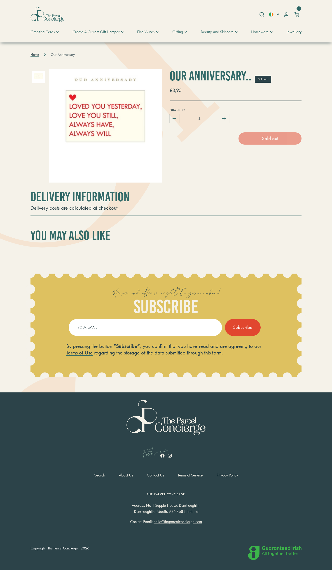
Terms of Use (79, 352)
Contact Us (155, 475)
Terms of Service (190, 475)
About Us (126, 475)
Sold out (270, 138)
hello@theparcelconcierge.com (178, 521)
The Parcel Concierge (63, 548)
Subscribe (243, 327)
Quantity (177, 110)
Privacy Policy (227, 475)
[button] (261, 14)
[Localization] (274, 14)
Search (99, 475)
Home (34, 54)
